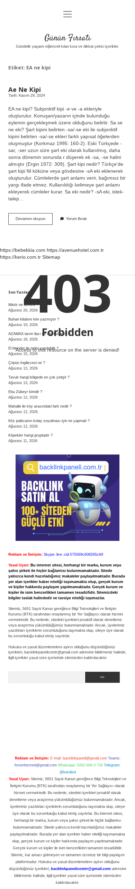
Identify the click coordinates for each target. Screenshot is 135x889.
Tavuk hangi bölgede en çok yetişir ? (39, 377)
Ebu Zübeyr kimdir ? (25, 392)
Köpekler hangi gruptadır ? (30, 435)
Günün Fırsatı (67, 38)
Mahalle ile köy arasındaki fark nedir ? (40, 406)
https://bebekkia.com (22, 250)
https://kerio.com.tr (20, 257)
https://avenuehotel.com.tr (75, 250)
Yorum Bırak (76, 219)
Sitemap (51, 257)
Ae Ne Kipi (24, 89)
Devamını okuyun (33, 220)
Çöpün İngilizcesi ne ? (26, 363)
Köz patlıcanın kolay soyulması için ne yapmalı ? (49, 421)
